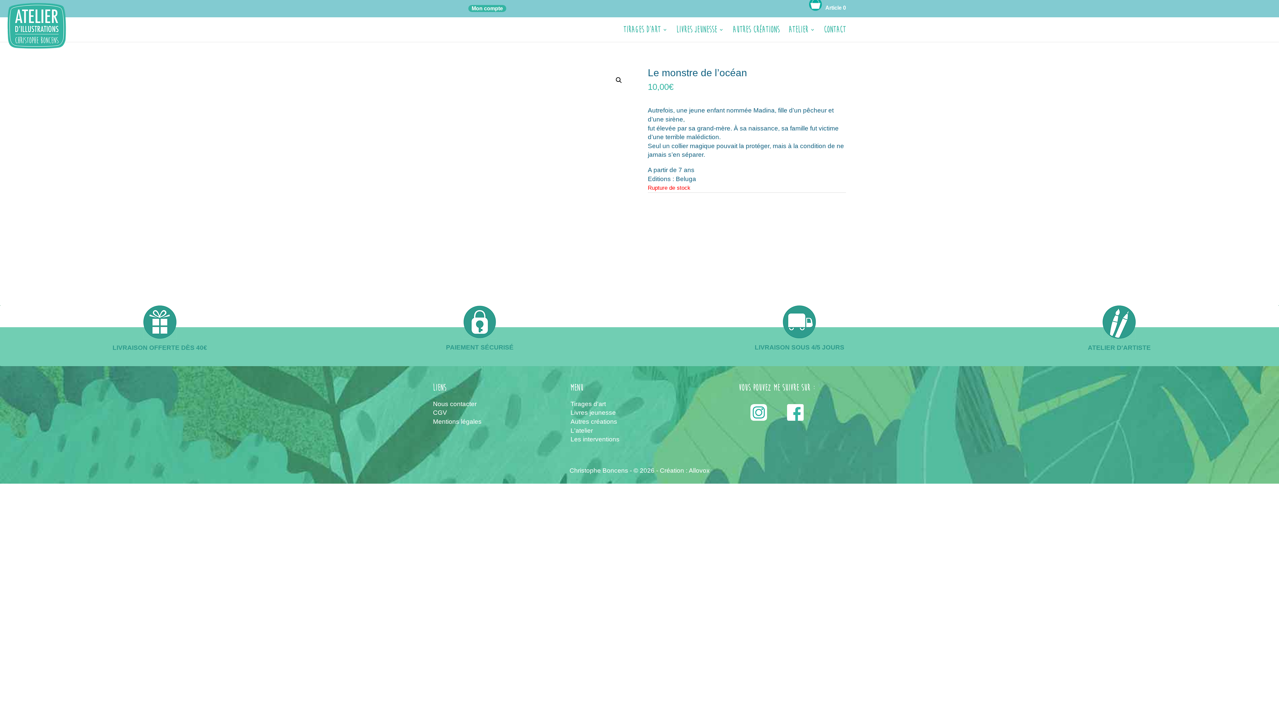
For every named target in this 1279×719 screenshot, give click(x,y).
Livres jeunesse (696, 31)
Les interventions (595, 439)
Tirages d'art (588, 403)
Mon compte (487, 8)
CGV (440, 412)
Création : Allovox (685, 470)
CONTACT (835, 31)
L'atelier (582, 430)
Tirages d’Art (642, 31)
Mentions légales (457, 421)
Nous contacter (455, 403)
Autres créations (756, 31)
